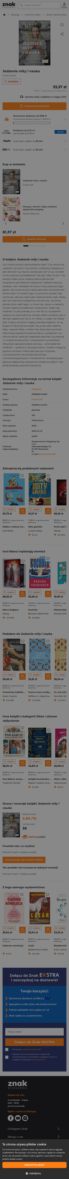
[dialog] (34, 1159)
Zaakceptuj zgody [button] (34, 1165)
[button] (34, 1173)
